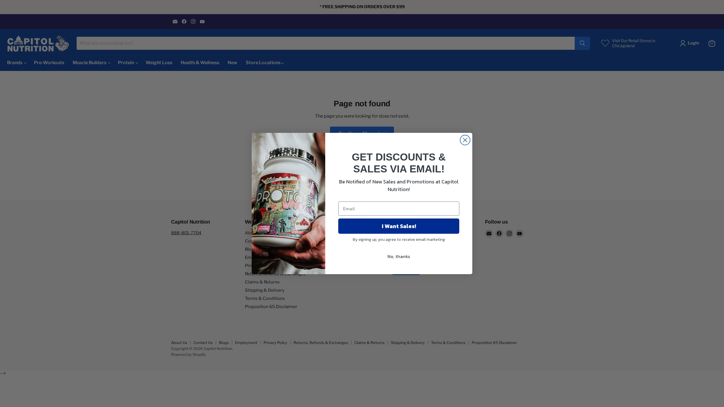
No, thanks (398, 256)
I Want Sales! (399, 226)
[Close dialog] (465, 140)
